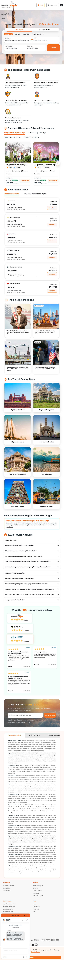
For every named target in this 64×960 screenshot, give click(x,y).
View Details (25, 180)
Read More (10, 527)
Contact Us (36, 906)
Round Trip (8, 34)
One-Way (17, 34)
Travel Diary (6, 890)
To (36, 38)
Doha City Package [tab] (12, 137)
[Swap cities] (32, 39)
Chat (34, 904)
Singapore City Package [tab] (14, 132)
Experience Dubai (8, 911)
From (8, 38)
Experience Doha (8, 909)
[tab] (19, 29)
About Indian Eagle (8, 885)
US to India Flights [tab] (34, 735)
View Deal (52, 208)
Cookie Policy (35, 952)
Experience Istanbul (9, 906)
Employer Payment (38, 896)
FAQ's (34, 911)
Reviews (35, 888)
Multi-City (26, 34)
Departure (10, 46)
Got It (32, 957)
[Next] (58, 163)
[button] (61, 5)
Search (53, 48)
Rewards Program (38, 885)
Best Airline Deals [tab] (11, 194)
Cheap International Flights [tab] (35, 194)
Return (30, 46)
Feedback (36, 909)
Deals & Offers (37, 890)
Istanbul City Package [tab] (37, 132)
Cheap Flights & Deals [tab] (14, 735)
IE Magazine (6, 888)
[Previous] (6, 163)
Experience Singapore (9, 904)
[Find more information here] (15, 936)
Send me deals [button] (50, 715)
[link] (17, 397)
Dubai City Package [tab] (31, 137)
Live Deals (36, 893)
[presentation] (19, 29)
